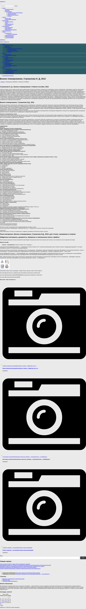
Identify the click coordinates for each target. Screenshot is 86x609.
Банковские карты (9, 9)
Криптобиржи (8, 28)
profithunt (3, 81)
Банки (4, 8)
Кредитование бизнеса (13, 15)
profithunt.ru (2, 1)
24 (0, 602)
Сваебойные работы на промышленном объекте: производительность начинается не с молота (22, 566)
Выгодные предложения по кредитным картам (13, 578)
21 (7, 601)
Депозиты (7, 10)
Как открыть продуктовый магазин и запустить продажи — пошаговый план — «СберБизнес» (26, 459)
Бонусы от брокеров (12, 34)
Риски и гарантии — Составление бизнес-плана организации (18, 550)
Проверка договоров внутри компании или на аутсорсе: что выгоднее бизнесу (18, 567)
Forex (4, 32)
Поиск (1, 555)
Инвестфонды (8, 25)
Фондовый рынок (9, 21)
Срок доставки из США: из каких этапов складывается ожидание (15, 564)
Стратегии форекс (9, 37)
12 (3, 599)
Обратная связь (6, 580)
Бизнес (4, 17)
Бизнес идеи (8, 18)
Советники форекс (9, 36)
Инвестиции (5, 20)
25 (2, 602)
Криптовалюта (6, 26)
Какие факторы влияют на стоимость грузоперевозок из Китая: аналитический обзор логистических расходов (25, 565)
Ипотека (9, 16)
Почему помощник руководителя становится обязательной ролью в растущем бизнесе (20, 568)
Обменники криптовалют (11, 29)
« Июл (1, 605)
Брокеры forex (8, 33)
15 (8, 599)
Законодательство (9, 24)
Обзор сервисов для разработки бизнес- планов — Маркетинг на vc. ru (20, 368)
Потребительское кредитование (15, 12)
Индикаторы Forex (9, 35)
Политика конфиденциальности (10, 581)
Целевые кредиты (12, 13)
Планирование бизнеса (10, 19)
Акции (6, 22)
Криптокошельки (9, 27)
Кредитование (8, 11)
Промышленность (7, 30)
